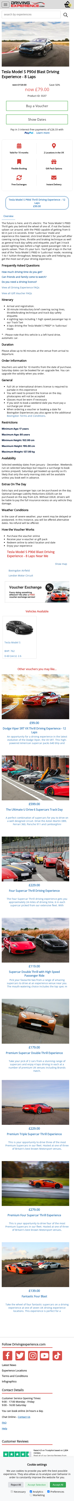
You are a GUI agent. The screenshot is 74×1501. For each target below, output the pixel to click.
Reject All (16, 1484)
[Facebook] (7, 1359)
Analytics (38, 1491)
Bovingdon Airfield (19, 570)
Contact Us (24, 1417)
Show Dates (37, 119)
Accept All (58, 1484)
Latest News (9, 1365)
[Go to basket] (67, 6)
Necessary (20, 1491)
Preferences (57, 1491)
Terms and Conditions (15, 1376)
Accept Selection (37, 1484)
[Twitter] (20, 1359)
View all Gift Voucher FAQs (17, 293)
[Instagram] (33, 1359)
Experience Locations (14, 1370)
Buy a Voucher (37, 106)
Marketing (39, 1495)
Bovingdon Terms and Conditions (26, 415)
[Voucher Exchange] (37, 592)
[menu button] (5, 5)
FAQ (4, 1422)
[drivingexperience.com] (28, 6)
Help (4, 1428)
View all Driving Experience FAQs (20, 287)
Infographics (9, 1381)
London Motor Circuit (21, 575)
